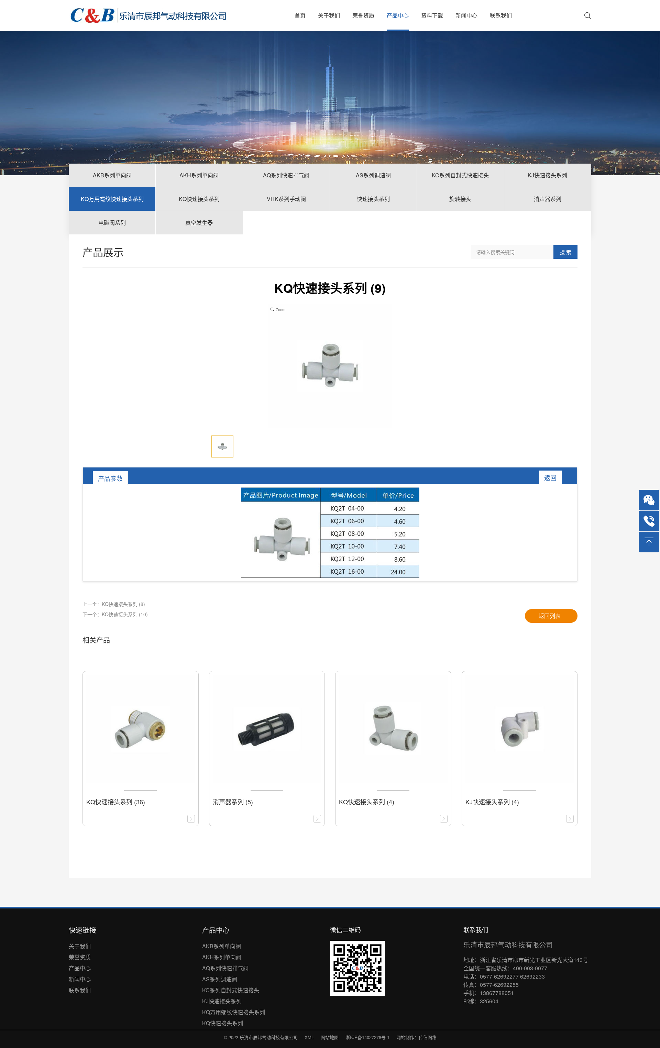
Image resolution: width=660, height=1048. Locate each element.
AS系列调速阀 (219, 979)
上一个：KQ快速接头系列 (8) (113, 603)
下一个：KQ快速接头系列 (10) (115, 614)
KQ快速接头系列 (222, 1023)
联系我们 (80, 990)
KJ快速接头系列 (222, 1001)
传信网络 (428, 1037)
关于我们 (80, 946)
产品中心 (80, 968)
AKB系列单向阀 (221, 946)
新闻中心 (80, 979)
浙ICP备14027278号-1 (367, 1037)
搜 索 (565, 252)
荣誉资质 (80, 957)
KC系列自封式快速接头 (230, 990)
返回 (550, 477)
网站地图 (330, 1037)
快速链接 (82, 930)
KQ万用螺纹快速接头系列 (233, 1012)
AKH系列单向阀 (221, 957)
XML (309, 1037)
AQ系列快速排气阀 (225, 968)
